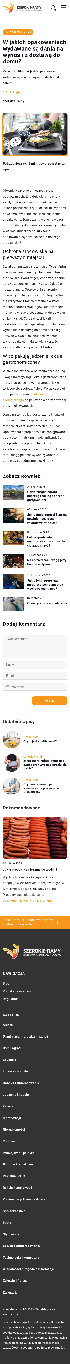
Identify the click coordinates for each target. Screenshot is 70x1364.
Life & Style (11, 92)
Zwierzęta (10, 1292)
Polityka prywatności (18, 991)
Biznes (8, 1025)
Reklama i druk (14, 1176)
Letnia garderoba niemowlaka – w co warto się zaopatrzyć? (46, 541)
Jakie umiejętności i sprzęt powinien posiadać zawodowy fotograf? (47, 519)
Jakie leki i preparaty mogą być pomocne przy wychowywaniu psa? (45, 585)
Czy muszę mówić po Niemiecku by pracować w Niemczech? (41, 788)
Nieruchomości (14, 1129)
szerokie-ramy (13, 101)
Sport (7, 1222)
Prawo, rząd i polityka (19, 1153)
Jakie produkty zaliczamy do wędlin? (30, 869)
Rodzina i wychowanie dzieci (24, 1199)
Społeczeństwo (14, 1211)
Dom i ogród (12, 1048)
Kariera (8, 1106)
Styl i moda (11, 1234)
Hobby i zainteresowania (21, 1083)
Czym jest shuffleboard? (40, 741)
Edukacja (9, 1060)
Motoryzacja (12, 1118)
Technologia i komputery (21, 1257)
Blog (6, 983)
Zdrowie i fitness (15, 1281)
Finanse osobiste (15, 1071)
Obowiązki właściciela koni (47, 603)
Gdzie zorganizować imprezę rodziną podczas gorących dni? (45, 496)
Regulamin (11, 999)
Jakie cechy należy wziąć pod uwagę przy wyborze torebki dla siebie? (45, 764)
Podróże (9, 1141)
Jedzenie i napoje (16, 1095)
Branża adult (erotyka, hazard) (25, 1036)
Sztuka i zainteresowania (21, 1246)
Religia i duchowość (17, 1187)
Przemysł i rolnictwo (18, 1164)
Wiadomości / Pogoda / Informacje (28, 1269)
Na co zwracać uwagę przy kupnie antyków (46, 562)
